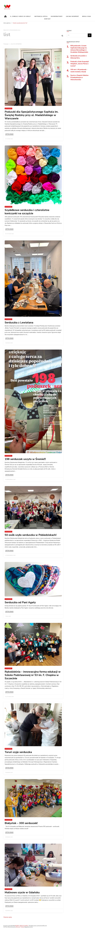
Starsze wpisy (7, 917)
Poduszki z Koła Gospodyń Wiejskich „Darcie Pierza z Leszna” (79, 64)
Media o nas (86, 16)
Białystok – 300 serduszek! (21, 823)
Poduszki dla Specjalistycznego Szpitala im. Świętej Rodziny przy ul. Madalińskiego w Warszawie (31, 115)
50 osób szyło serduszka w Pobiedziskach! (30, 535)
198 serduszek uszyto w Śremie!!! (25, 459)
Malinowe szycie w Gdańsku (22, 892)
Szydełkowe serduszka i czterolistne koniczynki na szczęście (27, 211)
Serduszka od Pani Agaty (20, 602)
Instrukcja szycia (41, 16)
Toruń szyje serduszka (18, 752)
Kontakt (47, 19)
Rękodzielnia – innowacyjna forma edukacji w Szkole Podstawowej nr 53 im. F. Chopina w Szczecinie (33, 675)
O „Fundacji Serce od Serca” (20, 16)
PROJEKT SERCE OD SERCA (21, 925)
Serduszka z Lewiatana (19, 322)
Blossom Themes (20, 927)
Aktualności (8, 108)
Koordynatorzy (56, 16)
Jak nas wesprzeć (72, 16)
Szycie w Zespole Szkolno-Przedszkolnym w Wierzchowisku (79, 77)
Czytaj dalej (9, 134)
